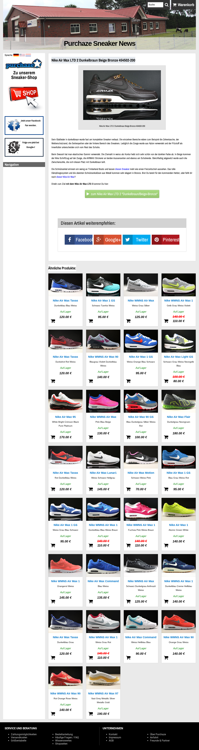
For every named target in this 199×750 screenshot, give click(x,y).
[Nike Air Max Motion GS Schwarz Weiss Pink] (141, 470)
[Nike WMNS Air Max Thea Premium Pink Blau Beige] (103, 416)
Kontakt (113, 734)
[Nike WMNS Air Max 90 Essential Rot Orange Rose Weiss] (65, 692)
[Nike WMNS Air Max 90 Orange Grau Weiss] (179, 636)
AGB (111, 740)
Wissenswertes (63, 740)
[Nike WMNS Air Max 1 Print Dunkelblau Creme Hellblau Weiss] (179, 580)
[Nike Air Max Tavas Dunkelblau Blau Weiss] (65, 299)
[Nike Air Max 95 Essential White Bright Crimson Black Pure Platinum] (65, 416)
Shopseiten (61, 743)
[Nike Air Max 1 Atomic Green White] (179, 524)
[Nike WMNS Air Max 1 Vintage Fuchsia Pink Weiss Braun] (141, 524)
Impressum (115, 737)
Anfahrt (154, 737)
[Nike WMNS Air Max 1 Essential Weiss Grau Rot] (103, 636)
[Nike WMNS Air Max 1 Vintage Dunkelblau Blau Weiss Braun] (103, 524)
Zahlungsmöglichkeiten (24, 734)
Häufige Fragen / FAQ (67, 737)
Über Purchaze (158, 734)
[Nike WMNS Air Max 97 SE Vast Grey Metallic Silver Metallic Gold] (103, 692)
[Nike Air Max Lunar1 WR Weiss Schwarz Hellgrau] (103, 470)
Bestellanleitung (64, 734)
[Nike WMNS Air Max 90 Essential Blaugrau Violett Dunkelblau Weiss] (103, 358)
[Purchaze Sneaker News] (24, 69)
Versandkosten (19, 737)
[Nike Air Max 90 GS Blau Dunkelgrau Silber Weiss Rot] (141, 416)
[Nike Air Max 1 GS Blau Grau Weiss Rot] (179, 470)
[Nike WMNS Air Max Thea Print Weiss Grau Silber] (141, 299)
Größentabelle (18, 740)
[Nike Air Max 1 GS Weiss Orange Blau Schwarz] (141, 358)
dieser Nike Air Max (65, 176)
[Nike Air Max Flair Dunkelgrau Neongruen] (179, 416)
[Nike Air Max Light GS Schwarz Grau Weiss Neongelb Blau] (179, 358)
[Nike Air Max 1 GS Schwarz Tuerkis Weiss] (103, 299)
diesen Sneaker (122, 169)
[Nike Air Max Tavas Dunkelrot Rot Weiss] (65, 358)
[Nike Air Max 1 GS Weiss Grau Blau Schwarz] (65, 524)
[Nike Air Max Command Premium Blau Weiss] (103, 580)
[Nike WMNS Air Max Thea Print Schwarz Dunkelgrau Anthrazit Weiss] (141, 580)
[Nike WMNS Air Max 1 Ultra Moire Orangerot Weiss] (65, 580)
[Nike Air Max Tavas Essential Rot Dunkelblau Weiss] (65, 470)
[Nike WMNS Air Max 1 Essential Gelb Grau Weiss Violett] (179, 299)
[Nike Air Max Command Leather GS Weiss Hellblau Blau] (141, 636)
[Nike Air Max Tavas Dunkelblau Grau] (65, 636)
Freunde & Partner (160, 740)
